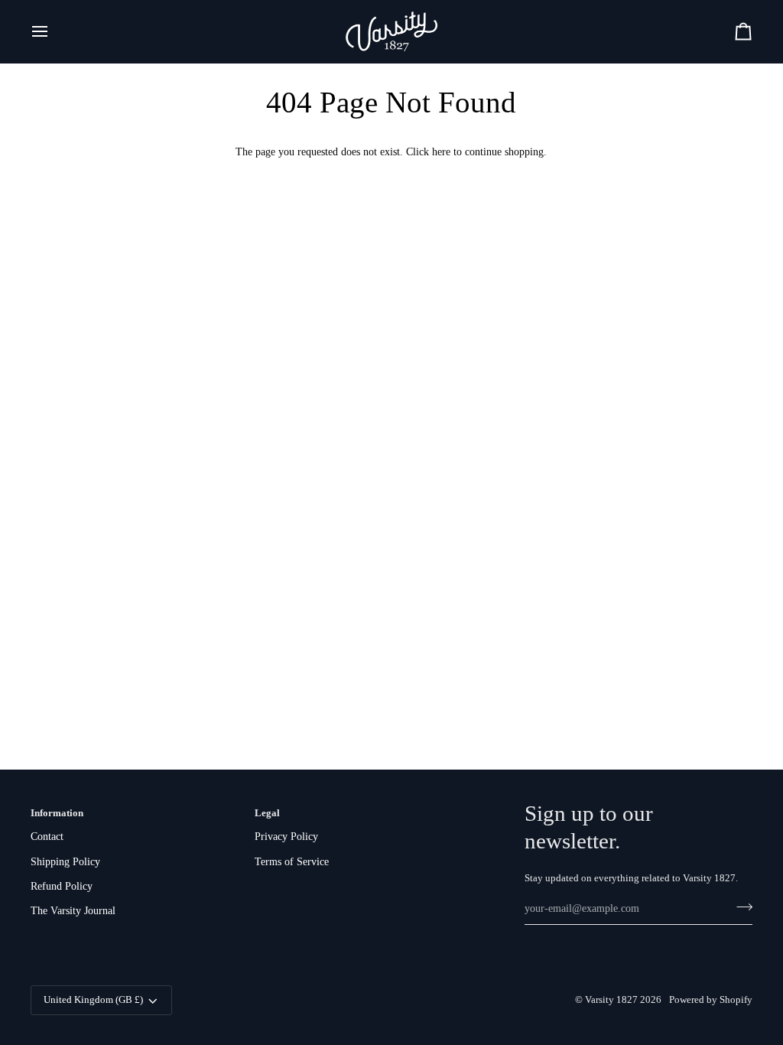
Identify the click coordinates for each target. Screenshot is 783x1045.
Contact (47, 836)
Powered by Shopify (710, 1000)
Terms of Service (292, 862)
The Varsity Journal (73, 910)
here (441, 152)
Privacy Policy (286, 836)
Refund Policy (62, 886)
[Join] (739, 907)
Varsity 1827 (611, 1000)
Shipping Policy (65, 862)
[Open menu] (53, 31)
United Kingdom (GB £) (93, 1000)
